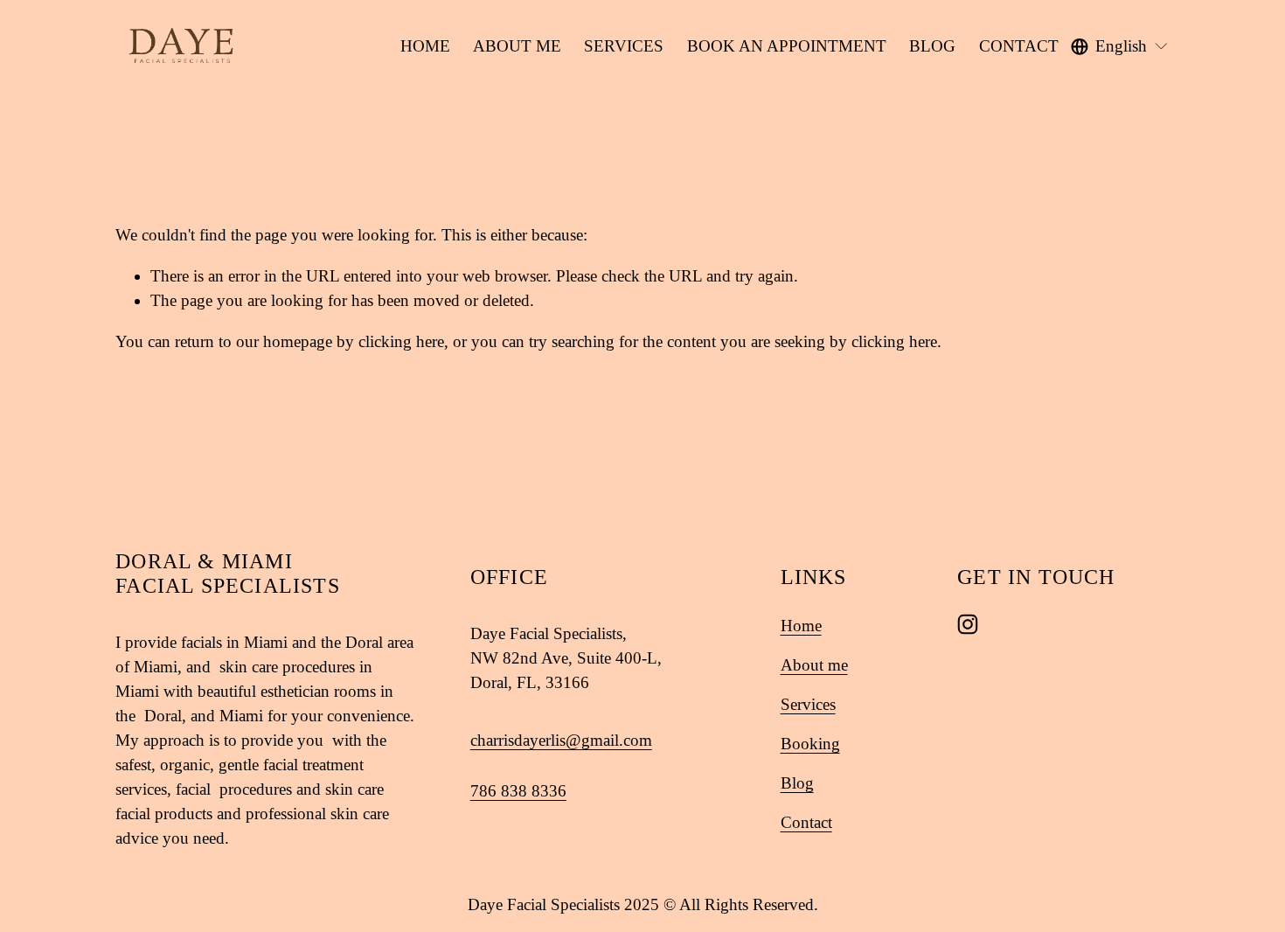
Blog (797, 783)
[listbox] (1120, 46)
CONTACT (1019, 46)
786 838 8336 (518, 791)
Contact (806, 822)
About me (814, 665)
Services (808, 704)
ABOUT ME (517, 46)
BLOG (932, 46)
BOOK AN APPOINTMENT (786, 46)
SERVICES (623, 46)
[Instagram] (967, 624)
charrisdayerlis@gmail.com (561, 740)
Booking (810, 743)
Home (801, 625)
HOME (425, 46)
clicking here (401, 341)
